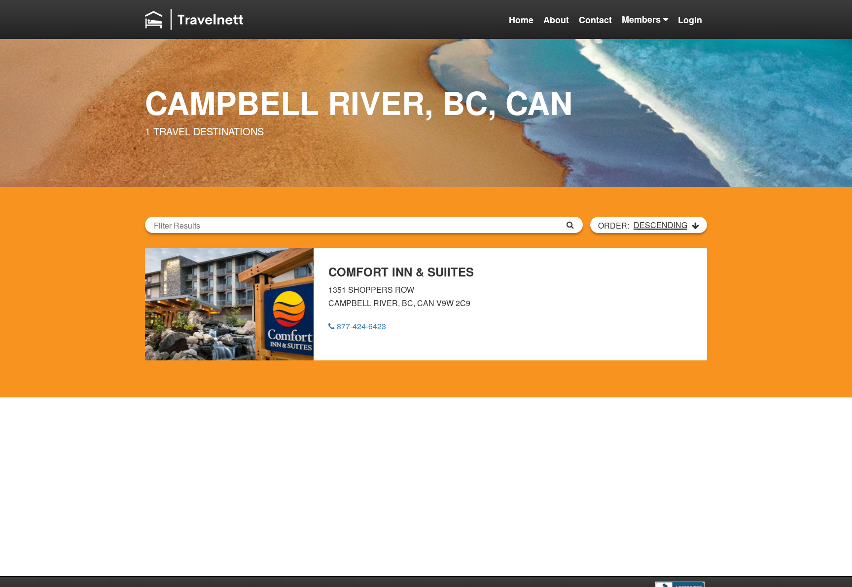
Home (521, 19)
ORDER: (642, 225)
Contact (595, 19)
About (556, 19)
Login (690, 19)
